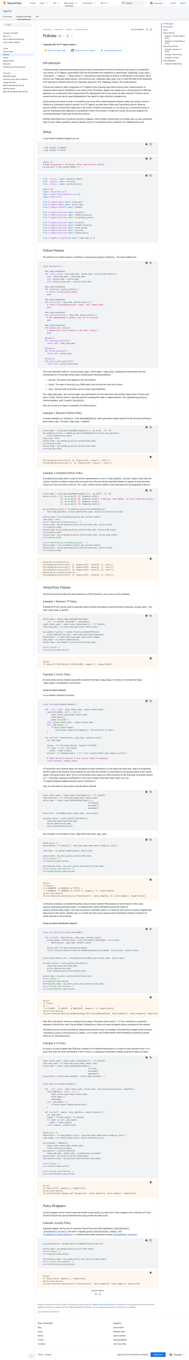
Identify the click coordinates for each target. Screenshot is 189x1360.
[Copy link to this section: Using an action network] (68, 690)
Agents (7, 11)
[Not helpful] (151, 29)
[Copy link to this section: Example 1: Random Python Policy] (84, 413)
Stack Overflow (119, 1336)
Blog (39, 1327)
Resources (69, 3)
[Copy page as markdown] (67, 36)
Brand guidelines (120, 1340)
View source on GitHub (85, 50)
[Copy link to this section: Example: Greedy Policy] (73, 1223)
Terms (40, 1355)
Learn (42, 3)
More (103, 3)
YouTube (41, 1344)
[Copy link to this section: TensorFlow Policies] (73, 587)
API (54, 3)
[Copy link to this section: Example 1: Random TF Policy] (79, 601)
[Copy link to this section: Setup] (53, 132)
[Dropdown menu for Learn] (48, 3)
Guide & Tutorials (23, 16)
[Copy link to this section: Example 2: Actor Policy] (73, 674)
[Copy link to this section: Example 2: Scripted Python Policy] (85, 473)
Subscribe (158, 1354)
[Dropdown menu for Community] (95, 3)
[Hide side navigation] (31, 1355)
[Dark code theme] (147, 144)
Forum (40, 1332)
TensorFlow (47, 29)
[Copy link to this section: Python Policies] (66, 250)
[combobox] (133, 3)
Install (32, 3)
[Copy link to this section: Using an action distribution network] (79, 923)
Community (87, 3)
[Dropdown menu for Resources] (77, 3)
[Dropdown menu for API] (59, 3)
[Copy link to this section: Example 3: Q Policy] (68, 1043)
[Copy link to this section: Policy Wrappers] (68, 1206)
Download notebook (113, 50)
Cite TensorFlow (119, 1344)
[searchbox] (17, 25)
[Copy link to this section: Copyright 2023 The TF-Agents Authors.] (79, 44)
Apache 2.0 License (45, 1307)
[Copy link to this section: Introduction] (63, 63)
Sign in (183, 3)
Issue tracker (118, 1327)
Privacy (48, 1355)
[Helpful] (147, 29)
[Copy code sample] (151, 144)
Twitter (41, 1340)
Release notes (119, 1332)
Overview (7, 16)
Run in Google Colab (57, 50)
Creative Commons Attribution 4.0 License (107, 1305)
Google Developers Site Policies (79, 1307)
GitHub (173, 3)
